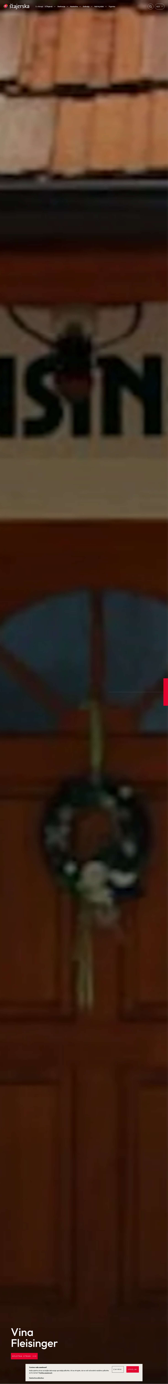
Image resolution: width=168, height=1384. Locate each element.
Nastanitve (74, 6)
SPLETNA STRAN (21, 1356)
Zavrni (117, 1369)
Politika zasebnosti (45, 1373)
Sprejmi (132, 1369)
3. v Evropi (39, 6)
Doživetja (86, 6)
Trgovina (112, 6)
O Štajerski (48, 6)
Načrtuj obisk (99, 6)
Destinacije (61, 6)
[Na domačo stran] (16, 6)
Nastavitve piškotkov (36, 1378)
